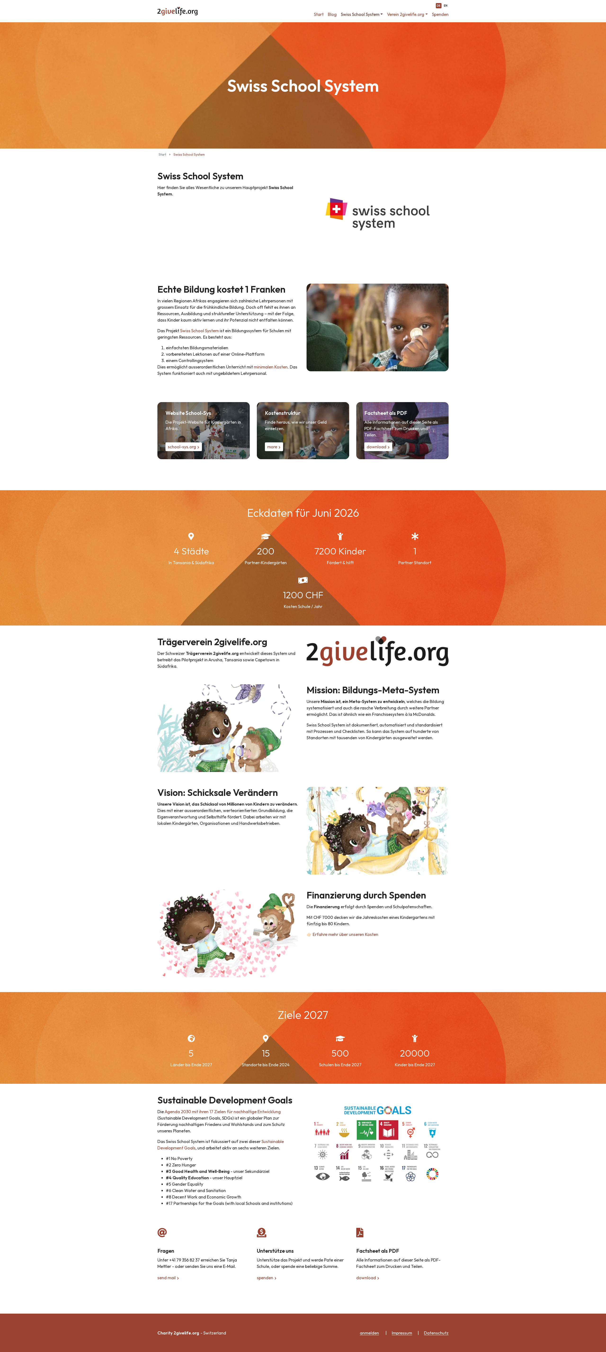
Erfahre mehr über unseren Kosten (345, 934)
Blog (332, 14)
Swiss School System (360, 14)
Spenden (440, 14)
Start (319, 14)
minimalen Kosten (271, 367)
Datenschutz (436, 1333)
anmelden (369, 1333)
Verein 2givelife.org (405, 14)
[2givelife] (177, 11)
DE (439, 5)
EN (445, 5)
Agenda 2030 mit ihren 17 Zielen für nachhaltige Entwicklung (223, 1111)
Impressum (402, 1333)
